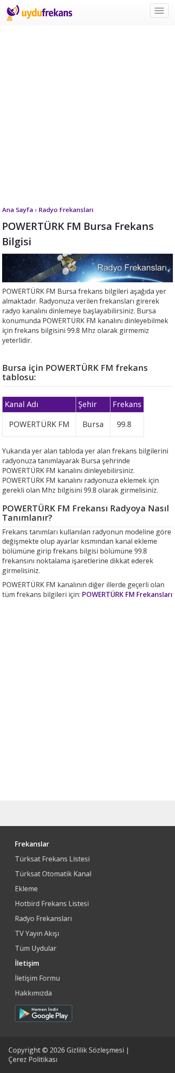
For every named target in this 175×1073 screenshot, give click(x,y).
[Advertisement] (87, 113)
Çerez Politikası (32, 1059)
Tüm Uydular (35, 948)
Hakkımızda (33, 993)
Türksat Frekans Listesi (52, 859)
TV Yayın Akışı (37, 933)
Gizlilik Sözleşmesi (95, 1050)
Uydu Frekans (39, 13)
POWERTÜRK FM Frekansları (127, 594)
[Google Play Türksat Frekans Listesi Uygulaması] (43, 1011)
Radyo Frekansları (43, 918)
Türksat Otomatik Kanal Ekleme (53, 881)
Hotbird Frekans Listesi (52, 903)
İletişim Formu (37, 978)
